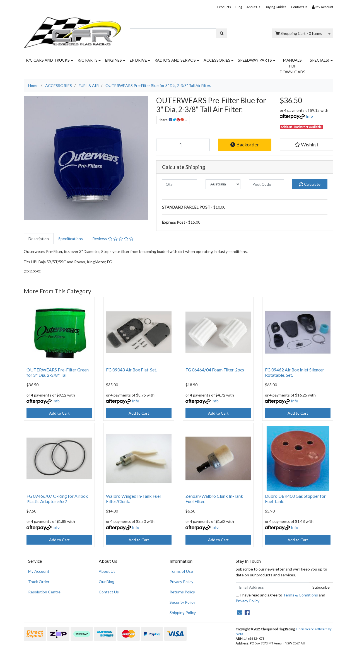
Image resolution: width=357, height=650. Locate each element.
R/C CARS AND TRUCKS (48, 60)
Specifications (70, 238)
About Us (253, 7)
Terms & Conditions (300, 595)
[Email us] (239, 612)
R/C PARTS (88, 60)
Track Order (38, 581)
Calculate (311, 184)
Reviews (100, 238)
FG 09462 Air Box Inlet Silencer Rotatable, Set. (294, 372)
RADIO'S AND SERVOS (175, 60)
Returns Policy (182, 591)
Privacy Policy (181, 581)
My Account (38, 571)
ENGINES (113, 60)
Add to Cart (59, 413)
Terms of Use (181, 571)
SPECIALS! (319, 60)
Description (38, 238)
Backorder (247, 145)
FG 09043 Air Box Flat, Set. (131, 369)
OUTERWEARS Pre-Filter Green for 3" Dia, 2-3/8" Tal (57, 372)
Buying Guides (275, 7)
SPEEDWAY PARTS (255, 60)
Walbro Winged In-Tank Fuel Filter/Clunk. (133, 498)
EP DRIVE (138, 60)
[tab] (39, 238)
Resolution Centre (44, 591)
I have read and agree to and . (280, 598)
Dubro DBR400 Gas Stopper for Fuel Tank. (295, 498)
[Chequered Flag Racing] (72, 30)
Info (309, 116)
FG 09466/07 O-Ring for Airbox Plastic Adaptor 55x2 (57, 498)
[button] (306, 145)
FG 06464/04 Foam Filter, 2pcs (214, 369)
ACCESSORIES (217, 60)
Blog (238, 7)
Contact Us (299, 7)
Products (224, 7)
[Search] (221, 33)
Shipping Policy (183, 612)
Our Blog (106, 581)
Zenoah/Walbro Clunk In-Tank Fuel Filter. (214, 498)
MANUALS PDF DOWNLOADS (292, 66)
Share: (164, 120)
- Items (301, 33)
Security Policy (182, 602)
